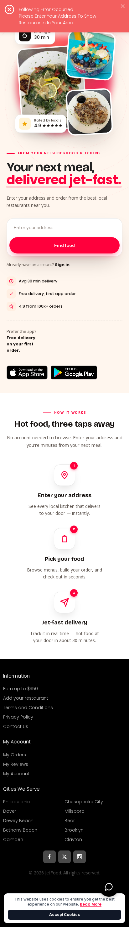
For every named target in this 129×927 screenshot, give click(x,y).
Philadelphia (16, 802)
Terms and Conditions (28, 707)
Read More (90, 904)
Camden (13, 839)
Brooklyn (74, 830)
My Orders (14, 755)
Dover (9, 811)
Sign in (62, 265)
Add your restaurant (25, 698)
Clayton (73, 839)
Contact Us (15, 726)
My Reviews (15, 764)
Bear (69, 820)
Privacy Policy (18, 717)
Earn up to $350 (20, 688)
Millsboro (74, 811)
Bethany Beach (20, 830)
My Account (16, 774)
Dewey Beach (18, 820)
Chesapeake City (83, 802)
